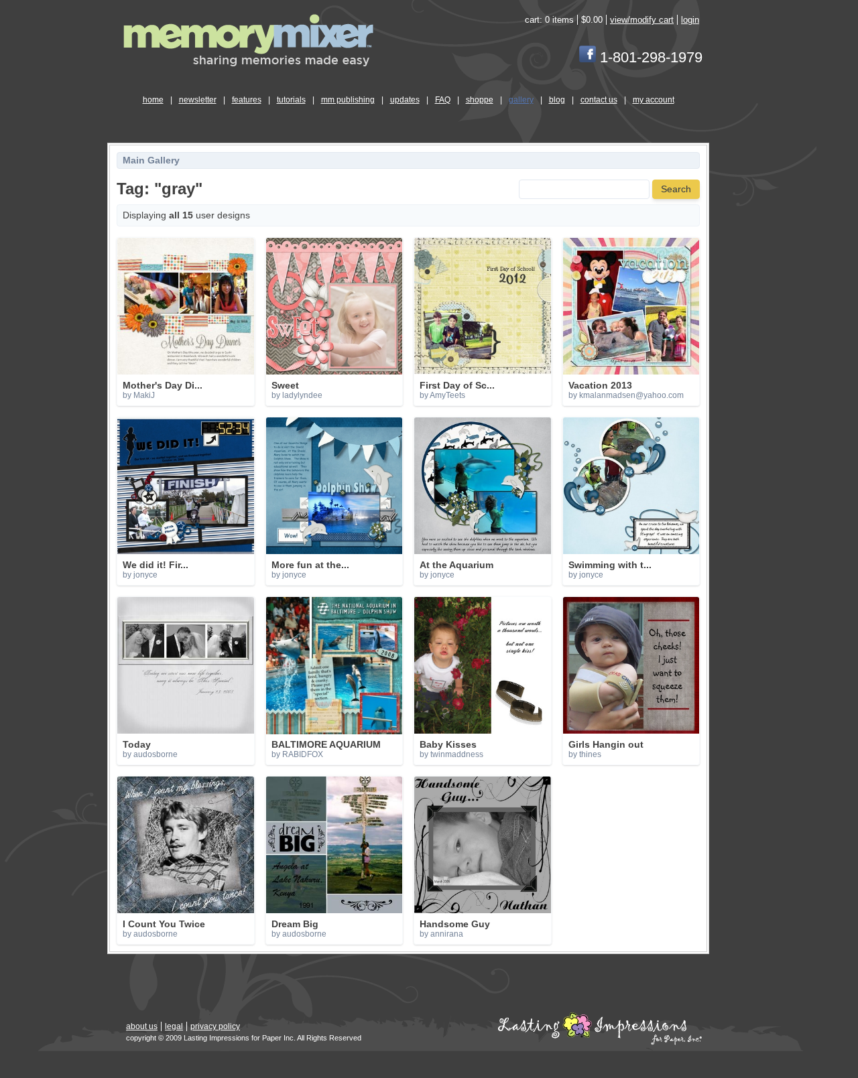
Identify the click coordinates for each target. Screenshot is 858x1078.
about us (142, 1026)
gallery (521, 100)
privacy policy (215, 1026)
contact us (598, 100)
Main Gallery (151, 160)
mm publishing (348, 100)
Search (676, 189)
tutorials (291, 100)
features (246, 100)
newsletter (198, 100)
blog (557, 100)
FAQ (442, 100)
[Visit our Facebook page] (587, 57)
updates (405, 100)
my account (653, 100)
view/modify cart (642, 20)
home (153, 100)
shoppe (479, 100)
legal (174, 1026)
